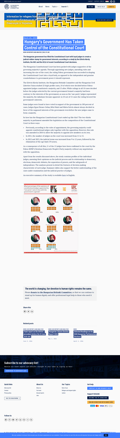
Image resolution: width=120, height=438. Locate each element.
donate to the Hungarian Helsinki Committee (51, 292)
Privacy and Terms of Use (58, 432)
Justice (63, 393)
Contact (90, 1)
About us (38, 388)
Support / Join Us (99, 1)
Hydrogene (113, 432)
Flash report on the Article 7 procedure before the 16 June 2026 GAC (34, 334)
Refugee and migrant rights (69, 390)
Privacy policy (7, 393)
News (47, 7)
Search (63, 7)
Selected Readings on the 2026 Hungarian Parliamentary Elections (85, 334)
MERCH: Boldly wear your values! (12, 1)
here (64, 175)
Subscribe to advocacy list (16, 371)
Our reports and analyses (34, 52)
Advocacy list (7, 388)
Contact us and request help (100, 388)
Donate (111, 7)
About (41, 7)
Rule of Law (65, 388)
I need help (101, 7)
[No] (118, 435)
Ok (106, 435)
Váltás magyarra (107, 1)
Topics (54, 7)
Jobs (37, 395)
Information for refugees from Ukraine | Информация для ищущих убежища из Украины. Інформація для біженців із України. (39, 20)
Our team (38, 390)
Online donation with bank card (101, 402)
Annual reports (40, 393)
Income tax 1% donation (98, 398)
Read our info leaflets (104, 20)
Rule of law (46, 52)
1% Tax (90, 7)
